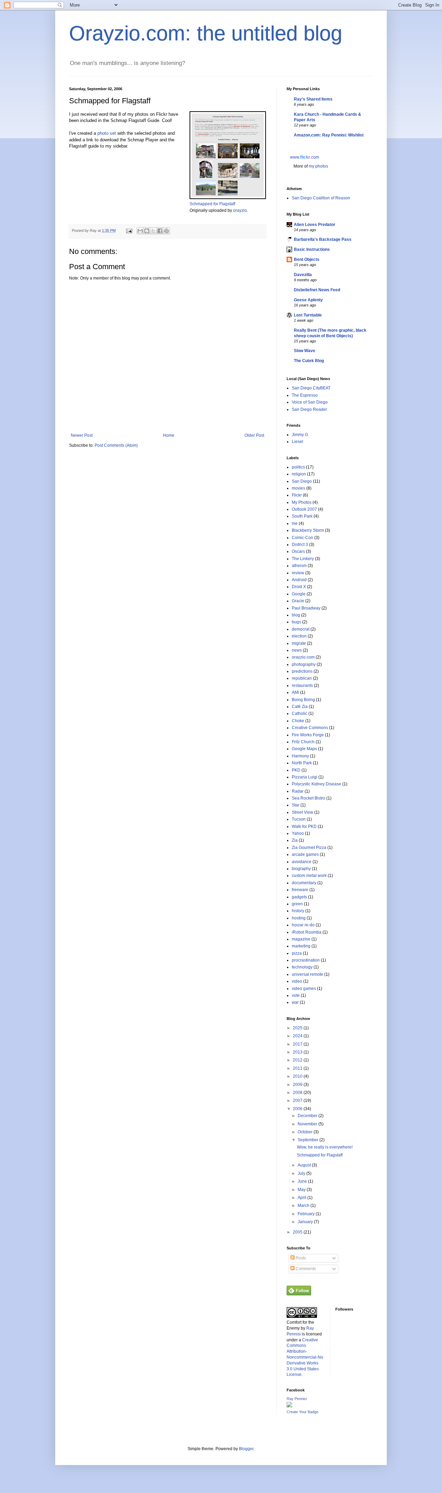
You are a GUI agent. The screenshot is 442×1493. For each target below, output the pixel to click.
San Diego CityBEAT (311, 388)
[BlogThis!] (146, 230)
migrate (299, 643)
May (302, 1189)
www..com (304, 157)
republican (302, 678)
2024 (298, 1035)
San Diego (302, 481)
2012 (298, 1060)
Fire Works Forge (308, 735)
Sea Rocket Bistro (308, 798)
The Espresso (305, 395)
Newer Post (82, 435)
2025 (298, 1028)
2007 (298, 1100)
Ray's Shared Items (313, 99)
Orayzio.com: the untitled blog (205, 33)
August (305, 1165)
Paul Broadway (306, 608)
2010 (298, 1076)
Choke (298, 720)
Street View (302, 812)
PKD (296, 770)
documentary (304, 882)
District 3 (300, 544)
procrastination (306, 960)
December (308, 1115)
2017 (298, 1044)
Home (168, 435)
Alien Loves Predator (314, 224)
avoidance (301, 861)
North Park (302, 762)
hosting (299, 918)
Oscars (298, 551)
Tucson (299, 819)
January (306, 1221)
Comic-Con (302, 537)
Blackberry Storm (308, 530)
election (299, 636)
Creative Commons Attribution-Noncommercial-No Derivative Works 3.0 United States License (305, 1357)
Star (295, 805)
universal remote (307, 974)
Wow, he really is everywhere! (325, 1147)
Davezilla (303, 274)
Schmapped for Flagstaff (212, 203)
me (295, 523)
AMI (295, 692)
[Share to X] (153, 230)
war (295, 1002)
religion (299, 474)
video (297, 981)
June (303, 1181)
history (298, 910)
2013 (298, 1052)
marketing (301, 946)
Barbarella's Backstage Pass (323, 239)
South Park (302, 516)
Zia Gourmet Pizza (309, 847)
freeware (300, 889)
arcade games (305, 854)
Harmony (300, 756)
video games (304, 988)
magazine (301, 939)
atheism (299, 565)
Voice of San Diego (310, 402)
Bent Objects (306, 259)
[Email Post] (128, 230)
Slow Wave (304, 350)
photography (304, 664)
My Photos (301, 502)
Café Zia (300, 706)
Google (299, 594)
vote (296, 995)
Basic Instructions (312, 249)
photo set (106, 133)
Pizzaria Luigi (304, 777)
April (302, 1197)
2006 (298, 1108)
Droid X (299, 586)
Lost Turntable (308, 315)
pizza (297, 953)
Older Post (254, 435)
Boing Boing (303, 699)
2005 (298, 1232)
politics (298, 467)
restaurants (302, 685)
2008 (298, 1092)
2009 (298, 1084)
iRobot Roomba (306, 932)
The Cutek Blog (309, 360)
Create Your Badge (302, 1412)
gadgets (299, 897)
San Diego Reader (309, 409)
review (298, 572)
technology (302, 967)
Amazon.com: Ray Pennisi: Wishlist (329, 135)
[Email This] (140, 230)
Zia (295, 840)
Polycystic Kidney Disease (316, 784)
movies (298, 488)
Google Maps (304, 748)
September (308, 1139)
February (307, 1213)
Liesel (297, 441)
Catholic (299, 713)
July (302, 1173)
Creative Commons (310, 727)
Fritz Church (303, 741)
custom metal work (309, 875)
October (306, 1132)
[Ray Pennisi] (289, 1406)
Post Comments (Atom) (116, 445)
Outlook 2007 (304, 509)
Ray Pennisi (297, 1399)
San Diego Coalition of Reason (321, 198)
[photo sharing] (228, 197)
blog (296, 615)
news (297, 650)
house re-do (303, 925)
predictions (302, 671)
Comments (305, 1268)
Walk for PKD (304, 826)
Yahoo (298, 833)
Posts (300, 1258)
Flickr (297, 495)
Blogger (246, 1448)
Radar (298, 791)
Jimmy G (300, 434)
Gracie (298, 600)
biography (301, 868)
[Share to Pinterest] (166, 230)
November (308, 1124)
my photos (318, 166)
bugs (296, 622)
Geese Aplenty (308, 299)
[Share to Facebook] (159, 230)
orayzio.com (303, 657)
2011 (298, 1068)
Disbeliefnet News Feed (317, 289)
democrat (300, 629)
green (297, 903)
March (304, 1205)
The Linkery (303, 558)
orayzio (240, 210)
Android (299, 579)
